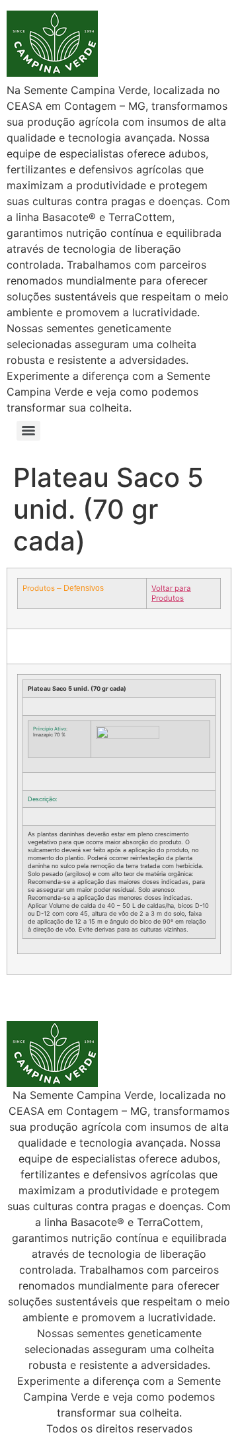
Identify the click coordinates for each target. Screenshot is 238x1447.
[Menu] (28, 431)
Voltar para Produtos (171, 593)
